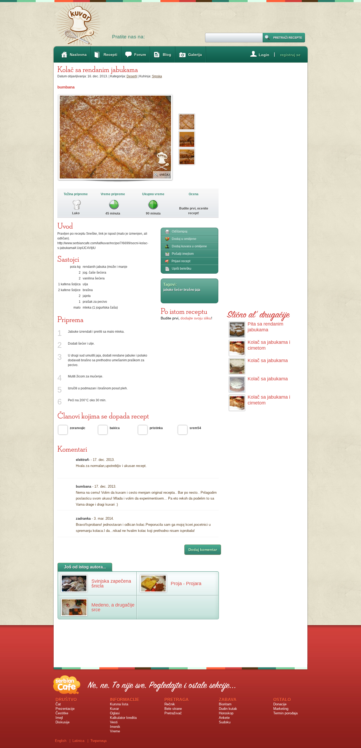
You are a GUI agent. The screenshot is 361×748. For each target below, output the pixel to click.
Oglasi (115, 713)
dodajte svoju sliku (196, 318)
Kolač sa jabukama (268, 360)
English (60, 741)
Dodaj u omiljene (184, 239)
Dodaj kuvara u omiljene (189, 246)
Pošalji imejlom (183, 254)
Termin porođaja (285, 713)
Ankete (224, 718)
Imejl (59, 718)
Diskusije (62, 722)
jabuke (168, 290)
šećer (178, 290)
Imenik (115, 727)
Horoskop (226, 713)
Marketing (280, 709)
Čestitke (61, 713)
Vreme (115, 731)
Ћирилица (98, 741)
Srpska (157, 76)
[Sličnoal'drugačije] (258, 313)
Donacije (279, 704)
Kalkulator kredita (123, 718)
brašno (189, 290)
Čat (58, 704)
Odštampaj (179, 231)
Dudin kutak (228, 709)
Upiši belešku (181, 268)
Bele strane (173, 709)
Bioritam (225, 704)
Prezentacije (65, 709)
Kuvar (114, 709)
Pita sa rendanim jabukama (265, 326)
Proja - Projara (186, 583)
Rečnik (169, 704)
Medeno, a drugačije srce (113, 607)
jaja (197, 290)
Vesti (114, 722)
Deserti (132, 76)
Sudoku (224, 722)
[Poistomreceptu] (184, 311)
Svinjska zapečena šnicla (111, 583)
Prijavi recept (181, 261)
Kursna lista (119, 704)
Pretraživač (173, 713)
